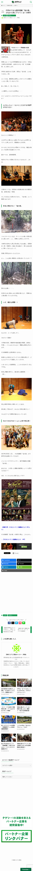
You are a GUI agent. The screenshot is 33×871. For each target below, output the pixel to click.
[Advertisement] (16, 593)
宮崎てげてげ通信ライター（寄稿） (16, 654)
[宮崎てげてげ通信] (17, 2)
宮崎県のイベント (11, 15)
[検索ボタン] (31, 2)
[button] (9, 623)
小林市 (4, 15)
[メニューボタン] (2, 2)
